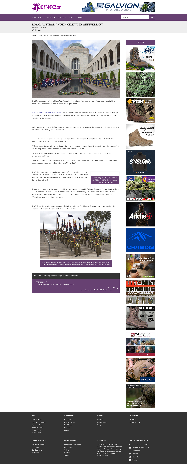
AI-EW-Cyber (37, 419)
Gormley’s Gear (70, 422)
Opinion (67, 453)
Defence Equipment (39, 422)
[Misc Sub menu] (74, 17)
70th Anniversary (44, 275)
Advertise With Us (38, 445)
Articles (61, 17)
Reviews (50, 17)
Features (100, 419)
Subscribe (35, 453)
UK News (80, 17)
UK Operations (134, 422)
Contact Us (36, 447)
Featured (54, 275)
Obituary (67, 450)
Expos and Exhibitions (72, 445)
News (40, 17)
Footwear (67, 419)
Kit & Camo (68, 425)
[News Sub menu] (44, 17)
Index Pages (68, 447)
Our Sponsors (37, 450)
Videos (66, 455)
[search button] (152, 17)
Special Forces (102, 422)
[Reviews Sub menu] (54, 17)
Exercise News (37, 427)
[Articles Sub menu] (66, 17)
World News (36, 30)
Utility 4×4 (101, 425)
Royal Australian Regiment (68, 275)
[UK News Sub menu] (85, 17)
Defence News (37, 425)
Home (34, 17)
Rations (67, 427)
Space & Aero (37, 430)
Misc (70, 17)
